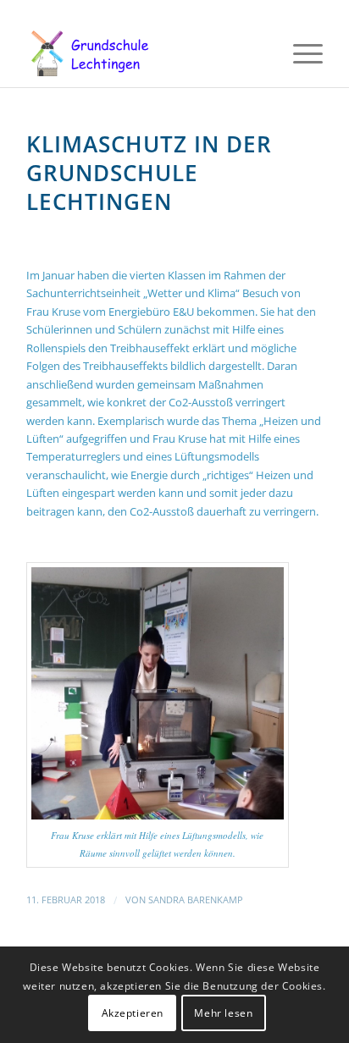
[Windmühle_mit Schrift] (144, 53)
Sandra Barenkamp (195, 900)
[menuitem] (299, 53)
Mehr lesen (223, 1013)
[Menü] (299, 53)
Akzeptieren (133, 1013)
